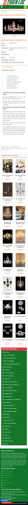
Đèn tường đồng (6, 396)
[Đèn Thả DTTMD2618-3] (20, 307)
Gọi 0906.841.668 (6, 502)
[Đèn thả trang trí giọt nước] (20, 165)
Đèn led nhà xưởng (7, 441)
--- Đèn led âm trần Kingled (9, 408)
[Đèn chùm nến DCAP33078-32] (7, 213)
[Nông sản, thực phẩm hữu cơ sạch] (14, 2)
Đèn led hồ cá (6, 370)
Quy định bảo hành (6, 473)
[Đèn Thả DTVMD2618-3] (7, 330)
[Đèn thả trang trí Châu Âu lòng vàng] (7, 189)
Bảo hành (3, 52)
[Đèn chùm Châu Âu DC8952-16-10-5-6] (20, 213)
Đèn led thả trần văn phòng (9, 381)
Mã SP (2, 43)
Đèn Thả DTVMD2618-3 (7, 339)
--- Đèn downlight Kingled (9, 411)
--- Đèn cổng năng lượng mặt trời (11, 364)
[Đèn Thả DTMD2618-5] (20, 330)
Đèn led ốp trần (6, 426)
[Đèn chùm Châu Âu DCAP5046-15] (20, 236)
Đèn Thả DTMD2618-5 (20, 339)
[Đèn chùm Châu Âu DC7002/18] (7, 260)
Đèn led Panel (6, 417)
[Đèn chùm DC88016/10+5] (20, 260)
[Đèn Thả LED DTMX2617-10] (7, 307)
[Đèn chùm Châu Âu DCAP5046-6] (7, 283)
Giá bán (3, 57)
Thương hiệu (4, 48)
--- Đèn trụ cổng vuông (8, 355)
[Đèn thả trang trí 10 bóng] (20, 189)
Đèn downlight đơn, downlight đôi (11, 399)
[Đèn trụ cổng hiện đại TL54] (7, 165)
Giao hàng (4, 478)
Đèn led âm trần (6, 402)
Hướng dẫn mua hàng (7, 482)
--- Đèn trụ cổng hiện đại (8, 358)
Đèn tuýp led (5, 414)
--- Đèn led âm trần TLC (8, 405)
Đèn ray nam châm (7, 387)
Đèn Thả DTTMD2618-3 (20, 316)
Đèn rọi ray (5, 443)
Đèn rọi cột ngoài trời (8, 372)
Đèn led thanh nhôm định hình (10, 384)
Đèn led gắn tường (7, 393)
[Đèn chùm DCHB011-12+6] (7, 236)
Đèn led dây (5, 429)
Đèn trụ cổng (5, 352)
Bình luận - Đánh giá (8, 70)
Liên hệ (4, 487)
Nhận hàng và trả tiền (7, 475)
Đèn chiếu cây (6, 378)
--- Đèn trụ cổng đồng (8, 361)
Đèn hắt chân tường (7, 375)
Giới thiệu (4, 484)
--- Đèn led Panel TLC (8, 420)
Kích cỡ (3, 45)
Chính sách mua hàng (7, 471)
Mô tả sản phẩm (7, 67)
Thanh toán (4, 480)
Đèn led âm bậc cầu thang (9, 390)
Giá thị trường (5, 54)
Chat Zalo (4, 500)
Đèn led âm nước (7, 367)
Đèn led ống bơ (6, 432)
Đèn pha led (5, 435)
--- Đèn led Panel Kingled (9, 423)
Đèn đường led (6, 438)
